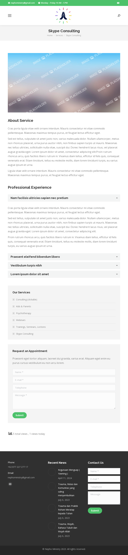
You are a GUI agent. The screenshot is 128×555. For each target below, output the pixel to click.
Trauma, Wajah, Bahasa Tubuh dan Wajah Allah (67, 527)
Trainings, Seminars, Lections (31, 326)
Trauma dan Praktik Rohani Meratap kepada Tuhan (68, 509)
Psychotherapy (23, 313)
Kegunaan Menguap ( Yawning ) (69, 471)
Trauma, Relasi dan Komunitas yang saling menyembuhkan (68, 490)
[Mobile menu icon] (10, 15)
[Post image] (52, 472)
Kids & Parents (23, 306)
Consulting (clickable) (26, 299)
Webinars (20, 320)
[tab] (64, 198)
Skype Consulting (24, 333)
